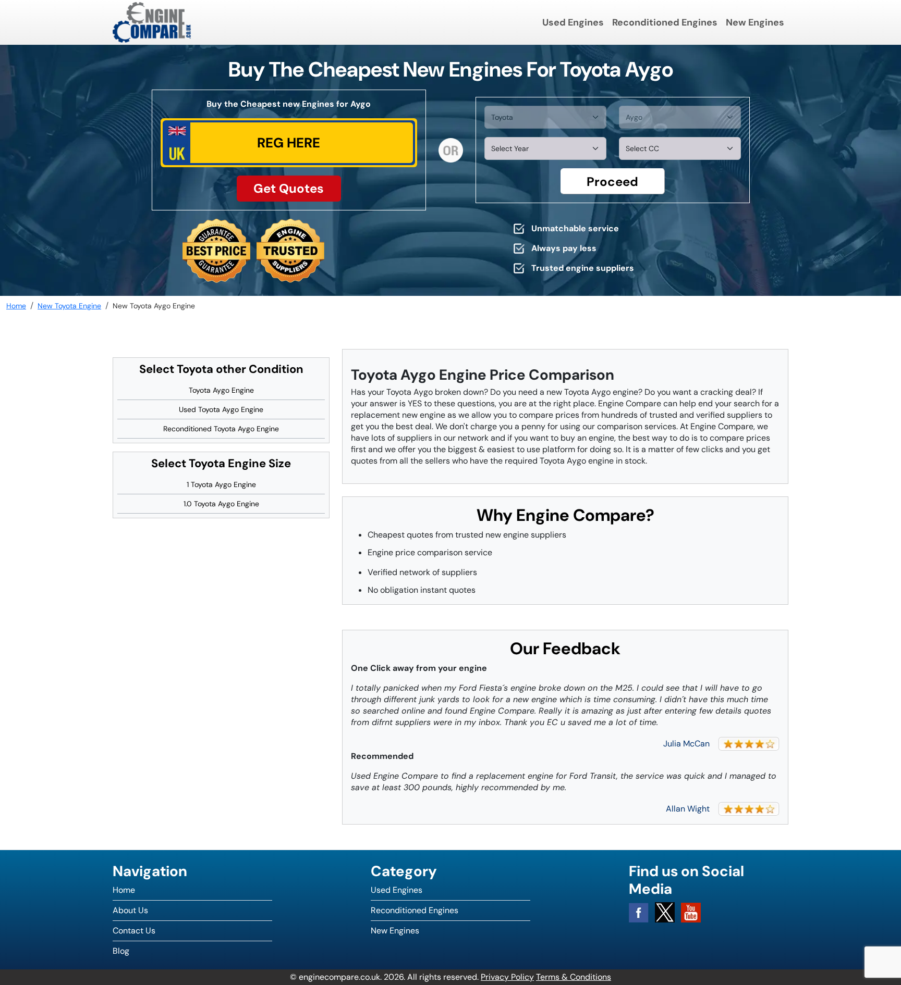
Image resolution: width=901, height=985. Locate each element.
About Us (130, 910)
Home (124, 889)
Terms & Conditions (573, 976)
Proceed (612, 181)
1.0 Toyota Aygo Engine (221, 503)
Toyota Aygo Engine (221, 390)
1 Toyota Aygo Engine (221, 484)
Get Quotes (288, 188)
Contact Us (134, 930)
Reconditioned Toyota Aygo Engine (221, 428)
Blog (121, 950)
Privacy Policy (507, 976)
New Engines (755, 22)
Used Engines (573, 22)
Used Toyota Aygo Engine (221, 409)
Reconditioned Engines (664, 22)
